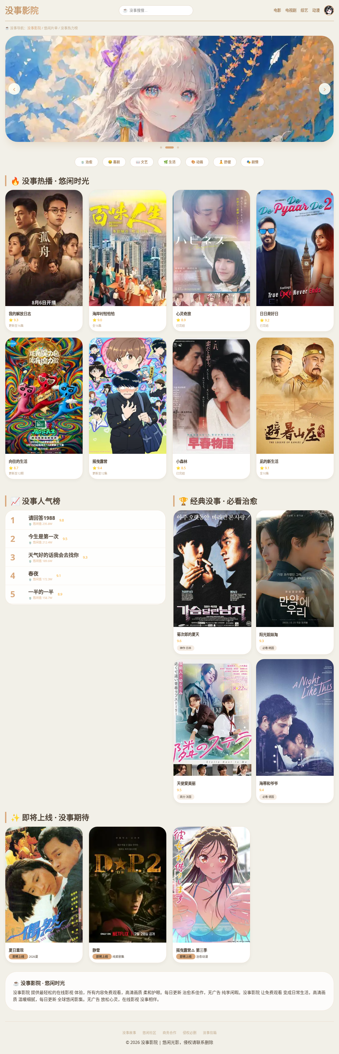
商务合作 (169, 1032)
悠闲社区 (149, 1032)
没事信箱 (210, 1032)
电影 (277, 10)
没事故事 (129, 1032)
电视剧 (290, 10)
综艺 (304, 10)
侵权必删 (190, 1032)
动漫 (316, 10)
